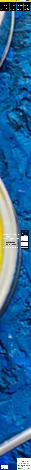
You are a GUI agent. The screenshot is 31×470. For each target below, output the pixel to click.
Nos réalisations (10, 242)
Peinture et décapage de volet (25, 9)
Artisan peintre (25, 4)
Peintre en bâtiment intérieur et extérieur (18, 9)
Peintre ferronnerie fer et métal (18, 5)
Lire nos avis (4, 468)
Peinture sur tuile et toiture (28, 5)
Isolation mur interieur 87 (4, 5)
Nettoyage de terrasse (11, 9)
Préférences (28, 468)
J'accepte (19, 468)
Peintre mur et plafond (1, 9)
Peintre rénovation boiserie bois (14, 9)
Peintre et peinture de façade (14, 5)
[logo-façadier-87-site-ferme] (3, 2)
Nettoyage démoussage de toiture (28, 9)
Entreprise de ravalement (21, 5)
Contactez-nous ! (10, 244)
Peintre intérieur (4, 8)
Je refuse (22, 468)
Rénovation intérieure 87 (7, 5)
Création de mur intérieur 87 (11, 5)
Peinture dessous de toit (21, 9)
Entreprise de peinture (7, 8)
